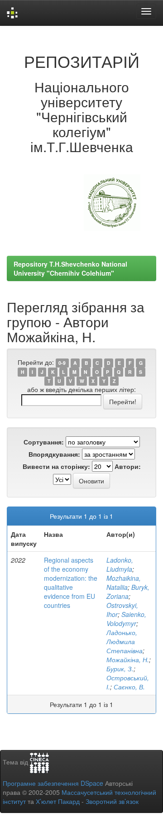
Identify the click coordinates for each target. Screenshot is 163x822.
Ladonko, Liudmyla (119, 564)
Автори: (128, 466)
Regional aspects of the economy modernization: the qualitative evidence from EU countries (70, 582)
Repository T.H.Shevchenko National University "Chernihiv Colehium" (70, 268)
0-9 (62, 362)
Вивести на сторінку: (56, 466)
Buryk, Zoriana (127, 592)
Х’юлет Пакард (58, 801)
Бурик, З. (120, 668)
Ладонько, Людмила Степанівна (124, 641)
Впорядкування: (54, 454)
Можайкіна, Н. (127, 659)
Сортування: (44, 441)
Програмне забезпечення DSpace (53, 783)
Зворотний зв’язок (112, 801)
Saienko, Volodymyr (126, 619)
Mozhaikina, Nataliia (123, 582)
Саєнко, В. (129, 686)
